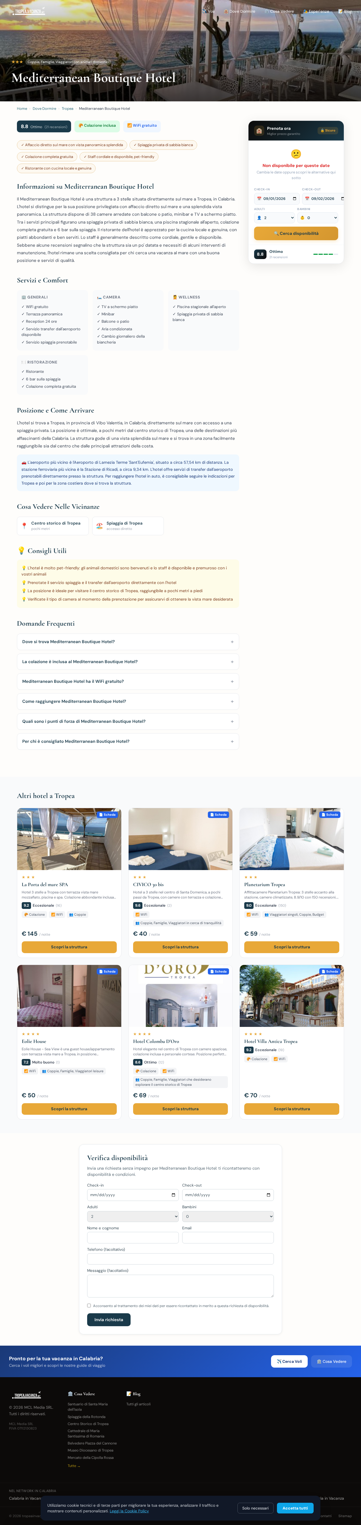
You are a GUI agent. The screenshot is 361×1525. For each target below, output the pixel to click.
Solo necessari (255, 1508)
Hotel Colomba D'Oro (156, 1041)
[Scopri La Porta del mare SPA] (69, 839)
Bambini (304, 209)
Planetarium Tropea (264, 884)
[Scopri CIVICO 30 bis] (181, 839)
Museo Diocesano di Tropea (90, 1450)
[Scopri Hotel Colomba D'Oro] (181, 996)
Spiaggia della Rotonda (86, 1416)
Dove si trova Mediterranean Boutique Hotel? (128, 641)
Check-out (311, 189)
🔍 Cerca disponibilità (296, 233)
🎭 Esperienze (316, 11)
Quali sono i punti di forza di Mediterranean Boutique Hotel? (128, 721)
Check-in (262, 189)
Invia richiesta (108, 1320)
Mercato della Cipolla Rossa (91, 1457)
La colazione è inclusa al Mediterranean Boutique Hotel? (128, 661)
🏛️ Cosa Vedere (279, 11)
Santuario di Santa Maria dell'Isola (88, 1407)
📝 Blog (345, 11)
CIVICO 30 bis (148, 884)
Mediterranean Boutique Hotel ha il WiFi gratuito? (128, 681)
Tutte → (74, 1465)
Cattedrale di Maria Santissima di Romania (86, 1433)
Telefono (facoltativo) (106, 1249)
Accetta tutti (295, 1508)
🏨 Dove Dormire (239, 11)
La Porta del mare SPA (45, 884)
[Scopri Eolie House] (69, 996)
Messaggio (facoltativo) (107, 1270)
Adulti (259, 209)
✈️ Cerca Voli (289, 1361)
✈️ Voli (208, 11)
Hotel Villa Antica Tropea (271, 1041)
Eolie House (34, 1041)
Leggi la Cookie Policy (129, 1510)
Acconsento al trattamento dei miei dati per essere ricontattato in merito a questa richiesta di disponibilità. (181, 1305)
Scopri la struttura (69, 946)
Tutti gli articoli (138, 1404)
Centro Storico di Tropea (88, 1423)
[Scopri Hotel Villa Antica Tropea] (292, 996)
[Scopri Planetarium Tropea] (292, 839)
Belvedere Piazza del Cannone (92, 1443)
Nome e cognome (103, 1228)
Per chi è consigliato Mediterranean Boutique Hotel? (128, 741)
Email (186, 1228)
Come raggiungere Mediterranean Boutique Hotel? (128, 701)
